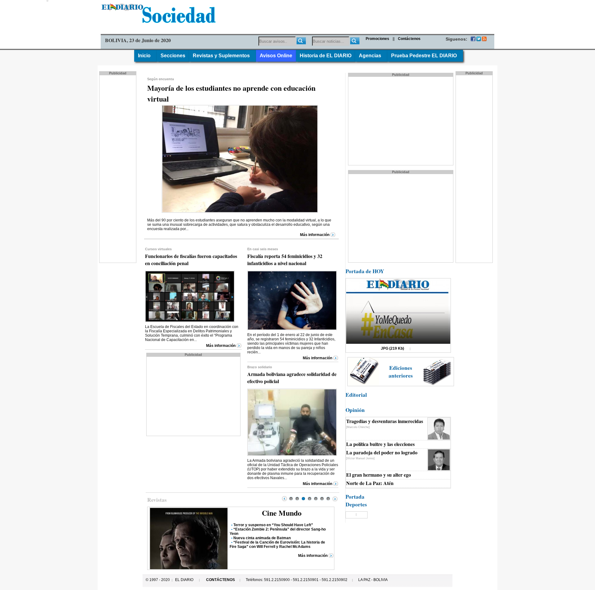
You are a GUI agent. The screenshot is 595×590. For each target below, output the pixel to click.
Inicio (145, 55)
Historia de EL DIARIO (325, 55)
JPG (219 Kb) (392, 348)
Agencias (371, 55)
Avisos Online (276, 55)
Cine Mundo (282, 512)
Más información (314, 235)
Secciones (173, 55)
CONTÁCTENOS (220, 580)
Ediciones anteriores (401, 371)
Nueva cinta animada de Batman (262, 538)
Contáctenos (409, 39)
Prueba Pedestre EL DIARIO (425, 55)
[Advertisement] (118, 168)
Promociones (377, 39)
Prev (284, 498)
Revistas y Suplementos (222, 55)
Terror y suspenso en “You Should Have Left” (273, 525)
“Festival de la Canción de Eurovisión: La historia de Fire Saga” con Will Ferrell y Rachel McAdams (277, 544)
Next (335, 498)
